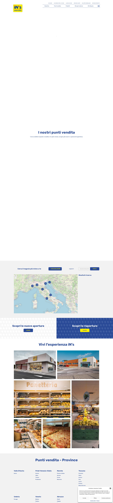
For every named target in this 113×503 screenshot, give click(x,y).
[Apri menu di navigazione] (99, 6)
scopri (28, 330)
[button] (110, 488)
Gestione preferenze (106, 498)
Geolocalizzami (55, 268)
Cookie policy (93, 500)
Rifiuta (95, 498)
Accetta (84, 498)
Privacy (97, 500)
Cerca (95, 268)
